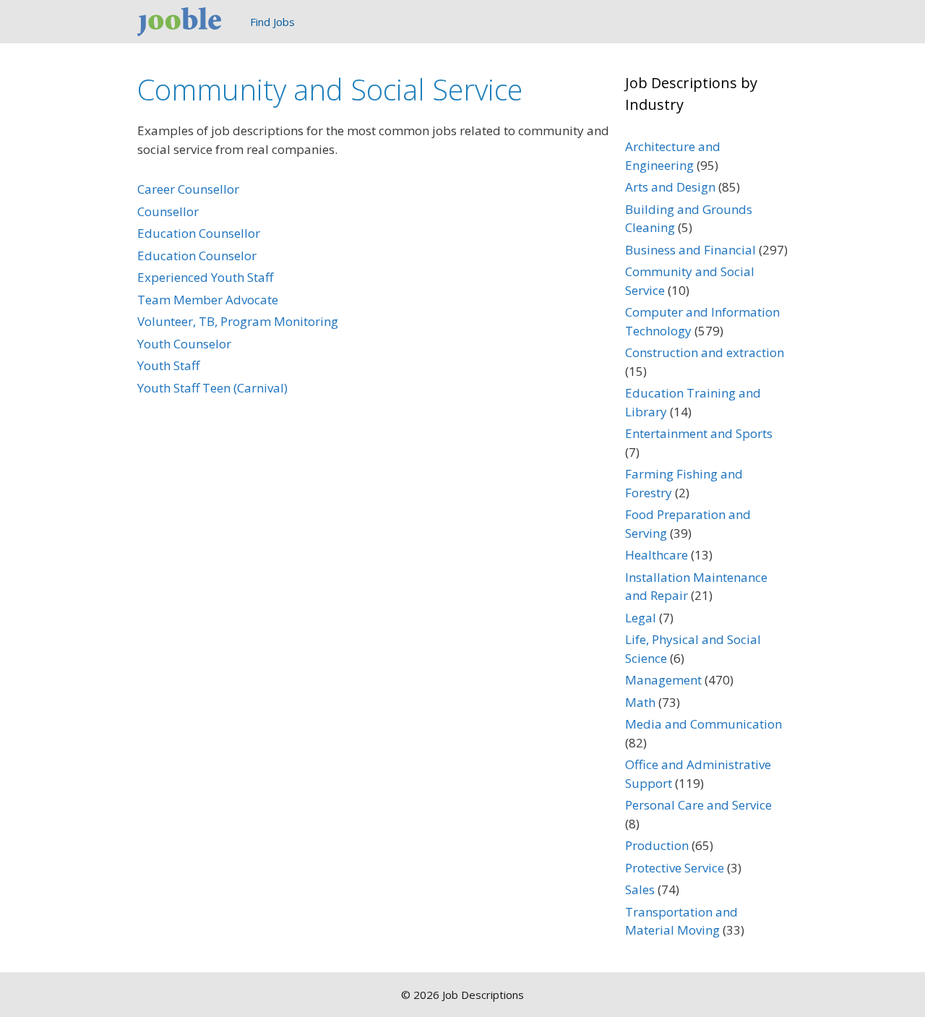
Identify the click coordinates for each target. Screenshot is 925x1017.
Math (640, 702)
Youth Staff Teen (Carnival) (212, 387)
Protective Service (674, 867)
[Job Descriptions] (182, 21)
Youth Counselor (184, 343)
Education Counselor (197, 255)
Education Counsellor (198, 233)
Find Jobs (272, 21)
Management (663, 679)
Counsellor (168, 211)
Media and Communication (703, 724)
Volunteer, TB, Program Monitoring (237, 321)
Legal (640, 617)
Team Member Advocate (207, 299)
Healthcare (656, 554)
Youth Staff (168, 365)
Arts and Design (670, 187)
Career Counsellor (188, 189)
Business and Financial (690, 249)
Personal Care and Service (698, 805)
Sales (640, 889)
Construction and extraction (704, 352)
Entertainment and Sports (699, 433)
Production (657, 845)
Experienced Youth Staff (205, 277)
